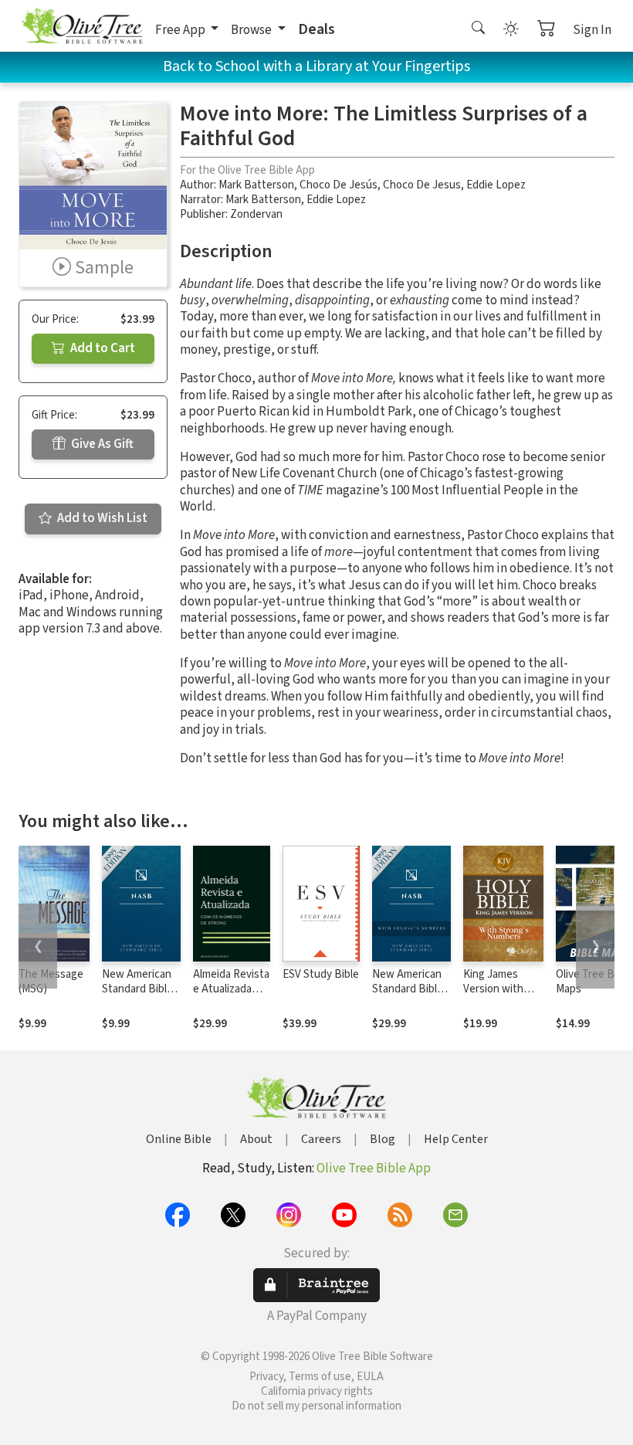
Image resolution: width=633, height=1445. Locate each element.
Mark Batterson (256, 185)
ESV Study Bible (321, 974)
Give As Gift (101, 444)
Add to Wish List (101, 518)
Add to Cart (101, 348)
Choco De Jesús (338, 185)
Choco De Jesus (422, 185)
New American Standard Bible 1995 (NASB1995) (137, 996)
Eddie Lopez (496, 185)
